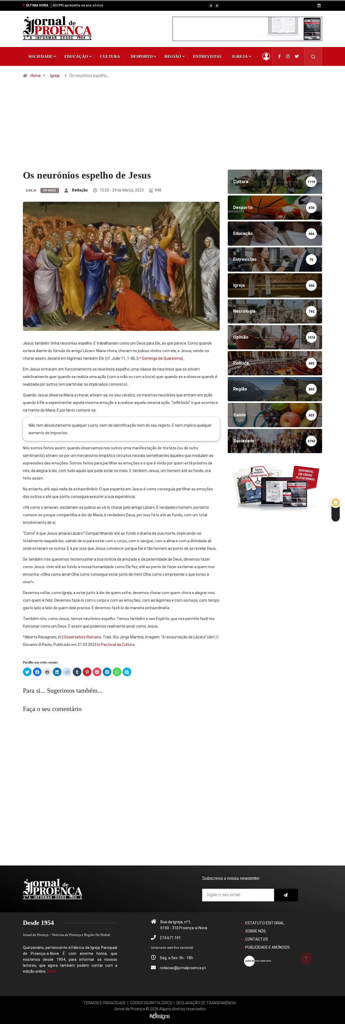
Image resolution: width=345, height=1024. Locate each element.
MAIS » (53, 971)
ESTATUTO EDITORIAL (264, 923)
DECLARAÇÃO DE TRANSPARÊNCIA (206, 1003)
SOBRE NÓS (255, 931)
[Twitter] (297, 56)
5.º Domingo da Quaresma (159, 358)
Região (172, 56)
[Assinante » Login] (266, 56)
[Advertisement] (172, 129)
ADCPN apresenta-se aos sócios (78, 5)
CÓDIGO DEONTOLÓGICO (151, 1003)
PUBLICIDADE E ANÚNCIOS (267, 947)
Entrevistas (207, 56)
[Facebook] (279, 56)
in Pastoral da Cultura (115, 644)
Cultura (110, 56)
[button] (210, 5)
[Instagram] (287, 56)
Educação (76, 56)
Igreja (240, 56)
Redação (80, 190)
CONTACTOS (256, 939)
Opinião (49, 190)
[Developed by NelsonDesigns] (160, 1015)
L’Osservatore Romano (81, 637)
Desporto (142, 56)
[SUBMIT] (286, 895)
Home (35, 75)
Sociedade (40, 56)
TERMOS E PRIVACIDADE (105, 1003)
